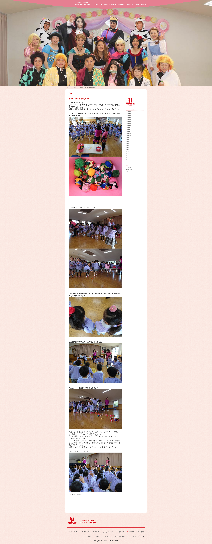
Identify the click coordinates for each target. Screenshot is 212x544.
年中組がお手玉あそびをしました (80, 99)
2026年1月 (128, 125)
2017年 (127, 155)
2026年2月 (128, 123)
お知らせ (98, 536)
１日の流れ (85, 532)
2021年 (127, 147)
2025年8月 (128, 135)
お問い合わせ (108, 536)
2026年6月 (128, 115)
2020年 (127, 149)
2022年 (127, 145)
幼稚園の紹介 (79, 494)
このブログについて (130, 167)
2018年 (127, 153)
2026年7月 (128, 113)
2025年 (127, 139)
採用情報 (141, 532)
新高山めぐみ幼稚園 (82, 3)
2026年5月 (128, 117)
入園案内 (131, 532)
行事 (127, 171)
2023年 (127, 143)
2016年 (127, 157)
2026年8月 (128, 111)
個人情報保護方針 (120, 536)
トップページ (68, 87)
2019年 (127, 151)
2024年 (127, 141)
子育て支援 (120, 532)
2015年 (127, 159)
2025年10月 (128, 131)
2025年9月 (128, 133)
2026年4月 (128, 119)
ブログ (75, 87)
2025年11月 (128, 129)
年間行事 (96, 532)
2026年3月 (128, 121)
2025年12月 (128, 127)
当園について (73, 532)
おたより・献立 (108, 532)
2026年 (127, 137)
